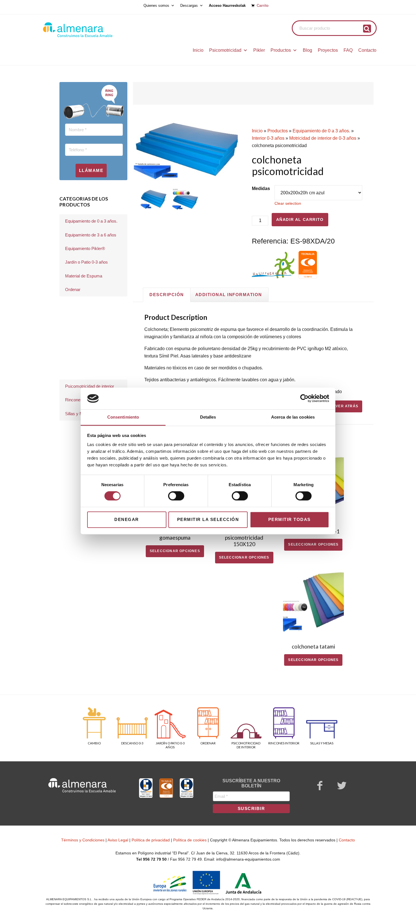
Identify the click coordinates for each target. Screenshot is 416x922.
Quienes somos (156, 6)
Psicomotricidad (225, 50)
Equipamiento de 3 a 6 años (90, 234)
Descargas (189, 6)
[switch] (176, 496)
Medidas (261, 188)
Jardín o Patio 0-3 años (86, 262)
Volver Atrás (343, 406)
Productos (281, 50)
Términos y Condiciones (82, 840)
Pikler (259, 50)
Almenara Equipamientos (93, 30)
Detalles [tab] (208, 417)
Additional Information (228, 294)
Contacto (367, 50)
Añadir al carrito (300, 219)
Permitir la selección (208, 519)
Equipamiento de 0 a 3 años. (321, 130)
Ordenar (72, 289)
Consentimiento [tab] (123, 417)
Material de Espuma (83, 275)
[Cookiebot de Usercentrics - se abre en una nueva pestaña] (304, 398)
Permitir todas (289, 519)
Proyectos (328, 50)
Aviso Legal (118, 840)
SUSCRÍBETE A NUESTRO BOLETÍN (251, 783)
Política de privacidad (151, 840)
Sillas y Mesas (78, 413)
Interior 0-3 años (268, 138)
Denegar (126, 519)
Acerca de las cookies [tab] (293, 417)
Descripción (166, 294)
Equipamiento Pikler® (85, 248)
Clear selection (288, 203)
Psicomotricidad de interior (89, 386)
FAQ (348, 50)
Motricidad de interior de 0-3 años (322, 138)
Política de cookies (190, 840)
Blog (307, 50)
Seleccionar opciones (175, 551)
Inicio (198, 50)
